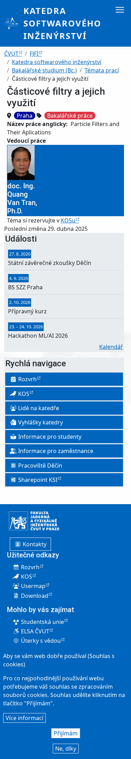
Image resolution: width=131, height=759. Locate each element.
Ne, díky (65, 748)
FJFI (34, 53)
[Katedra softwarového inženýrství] (13, 23)
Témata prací (102, 70)
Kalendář (111, 347)
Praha (24, 115)
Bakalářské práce (70, 115)
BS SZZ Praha (25, 287)
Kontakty (33, 544)
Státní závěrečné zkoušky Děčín (49, 263)
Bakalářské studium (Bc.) (44, 70)
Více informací (24, 718)
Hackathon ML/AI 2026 (38, 335)
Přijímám (66, 733)
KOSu (68, 220)
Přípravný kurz (27, 311)
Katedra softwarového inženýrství (62, 23)
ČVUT (11, 53)
